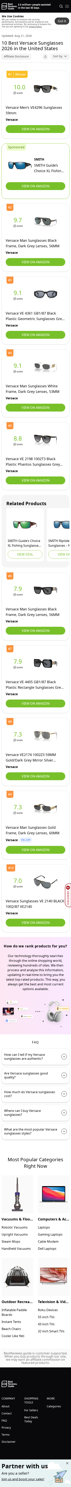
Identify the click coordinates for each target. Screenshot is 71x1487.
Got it (62, 21)
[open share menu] (45, 56)
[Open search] (61, 6)
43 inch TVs (46, 1324)
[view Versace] (20, 89)
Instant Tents (11, 1322)
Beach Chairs (11, 1329)
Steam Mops (11, 1241)
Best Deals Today (31, 1419)
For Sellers (31, 1410)
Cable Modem (48, 1241)
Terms (6, 1434)
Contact (7, 1413)
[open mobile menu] (67, 6)
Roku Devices (48, 1310)
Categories (54, 1406)
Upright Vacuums (15, 1234)
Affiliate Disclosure (16, 56)
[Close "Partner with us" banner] (67, 1463)
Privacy (6, 1427)
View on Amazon (36, 129)
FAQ (4, 1420)
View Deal (25, 554)
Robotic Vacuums (15, 1227)
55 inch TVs (46, 1317)
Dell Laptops (47, 1248)
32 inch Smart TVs (51, 1331)
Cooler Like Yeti (13, 1336)
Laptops (44, 1227)
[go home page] (9, 6)
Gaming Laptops (50, 1234)
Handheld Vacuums (16, 1248)
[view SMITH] (20, 165)
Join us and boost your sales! (23, 1479)
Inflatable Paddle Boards (14, 1312)
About (5, 1406)
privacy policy (35, 26)
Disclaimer (9, 1442)
